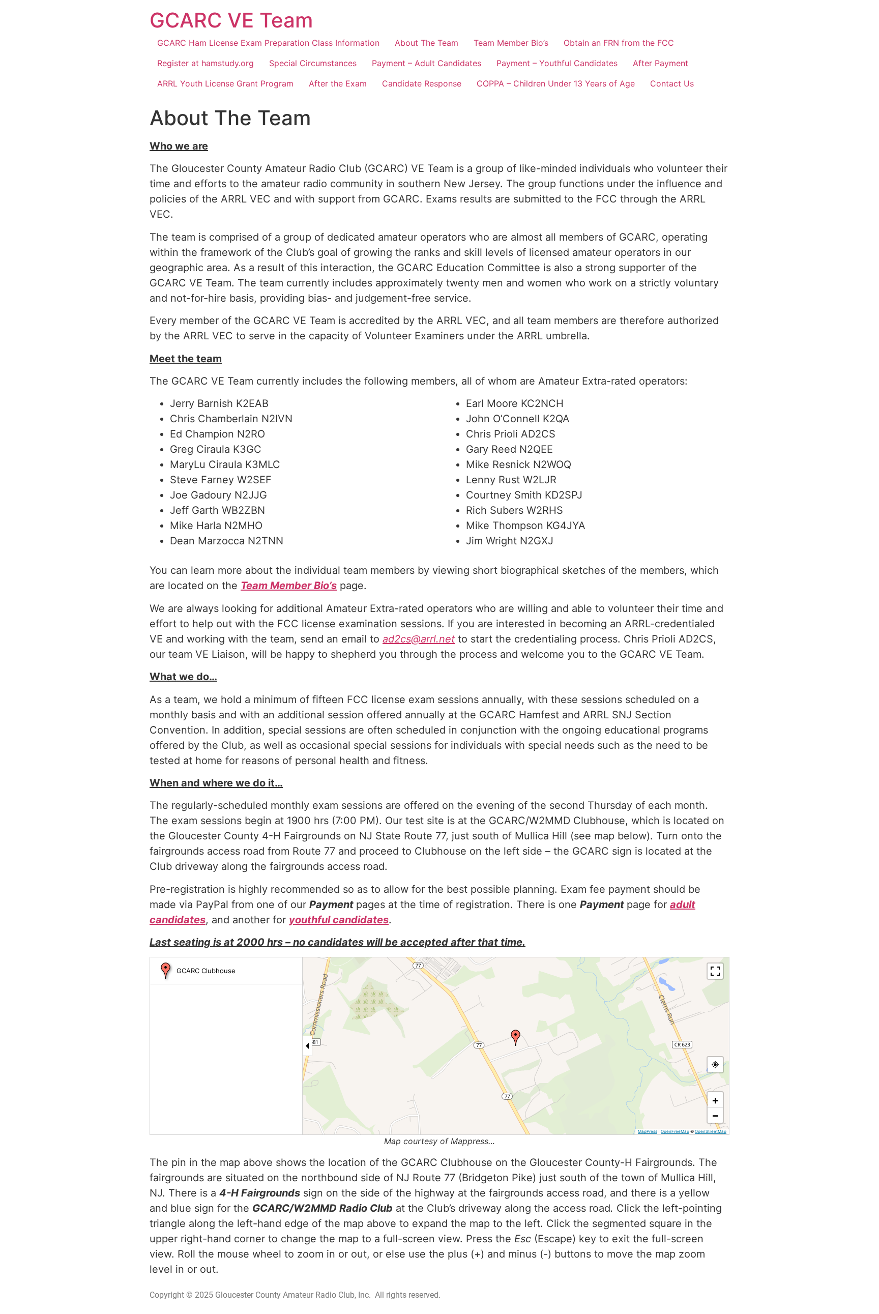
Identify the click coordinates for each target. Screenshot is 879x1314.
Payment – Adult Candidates (426, 63)
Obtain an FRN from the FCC (619, 43)
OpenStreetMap (710, 1131)
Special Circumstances (313, 63)
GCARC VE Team (231, 20)
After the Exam (338, 83)
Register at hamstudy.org (205, 63)
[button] (516, 1038)
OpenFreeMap (675, 1131)
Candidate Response (421, 83)
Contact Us (672, 83)
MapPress (647, 1131)
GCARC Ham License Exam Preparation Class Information (268, 43)
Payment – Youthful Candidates (557, 63)
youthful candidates (339, 920)
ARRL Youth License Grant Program (225, 83)
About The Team (426, 43)
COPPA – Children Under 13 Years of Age (556, 83)
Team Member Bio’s (511, 43)
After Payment (660, 63)
